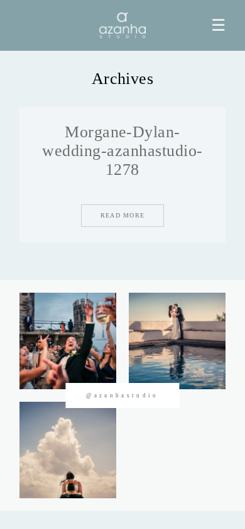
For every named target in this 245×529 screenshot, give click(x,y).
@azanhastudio (122, 395)
